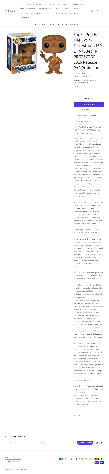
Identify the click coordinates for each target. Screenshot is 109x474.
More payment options (88, 109)
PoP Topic (12, 469)
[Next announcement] (103, 24)
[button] (30, 4)
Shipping (76, 76)
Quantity (76, 86)
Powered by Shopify (20, 469)
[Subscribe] (41, 442)
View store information (83, 121)
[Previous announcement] (6, 24)
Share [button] (78, 416)
